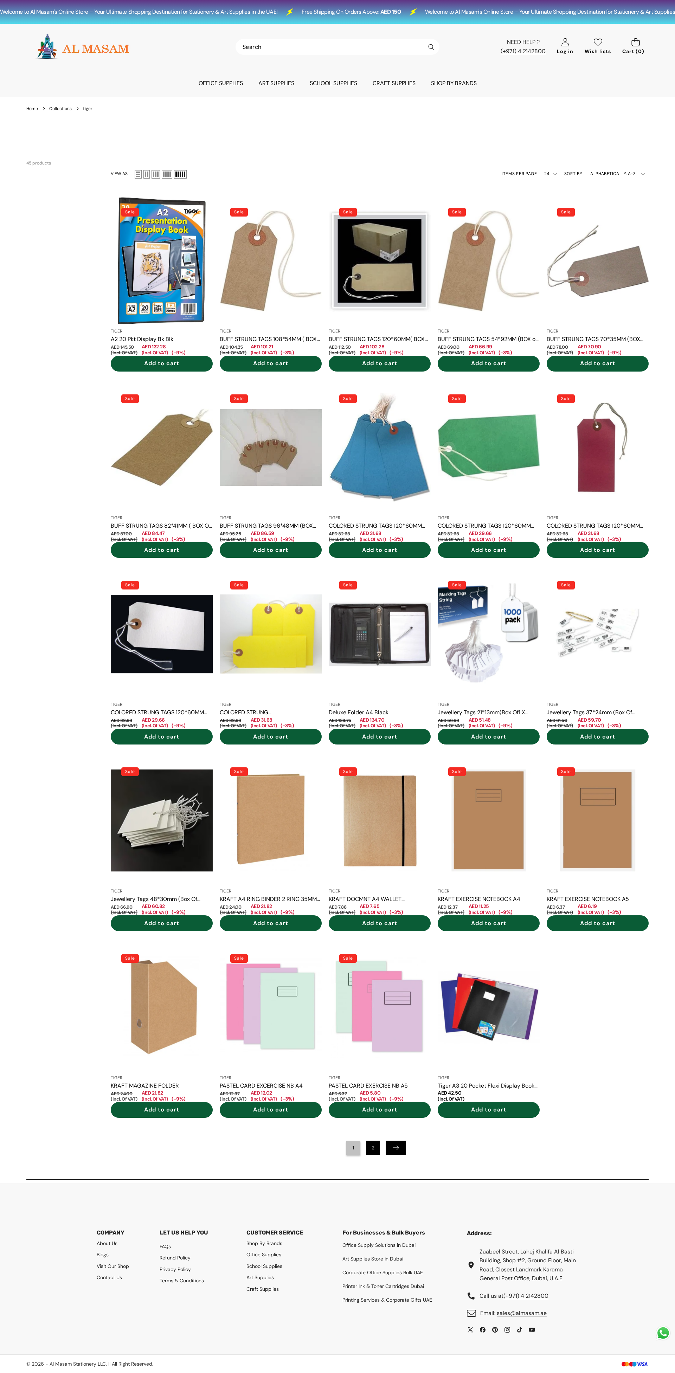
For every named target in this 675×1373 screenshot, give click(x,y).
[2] (146, 174)
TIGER (116, 331)
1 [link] (353, 1148)
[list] (138, 174)
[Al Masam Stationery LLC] (81, 46)
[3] (156, 174)
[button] (635, 47)
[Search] (431, 47)
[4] (167, 174)
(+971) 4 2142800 (523, 51)
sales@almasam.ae (522, 1313)
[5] (180, 174)
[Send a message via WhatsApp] (663, 1333)
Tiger (443, 1078)
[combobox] (337, 47)
